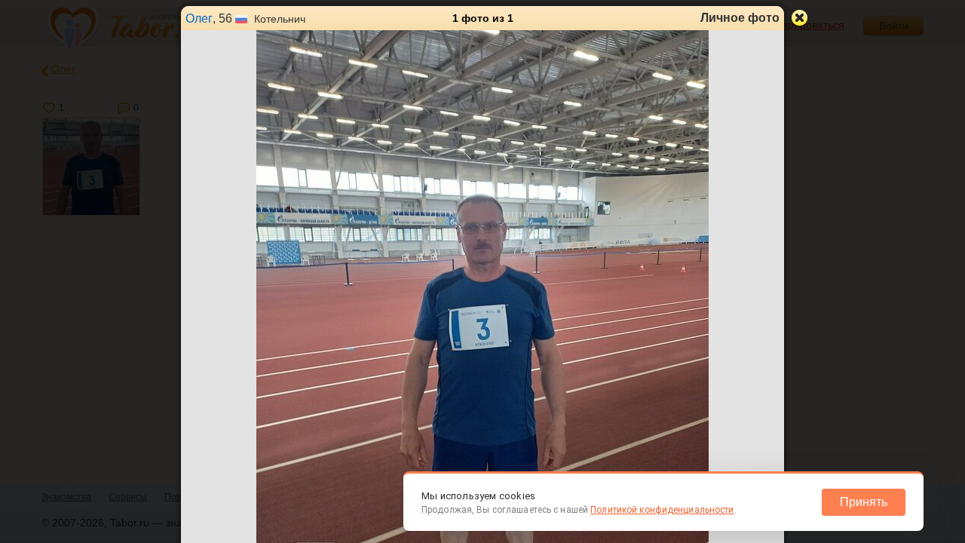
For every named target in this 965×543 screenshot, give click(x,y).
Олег (199, 18)
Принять (863, 501)
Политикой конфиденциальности (662, 510)
